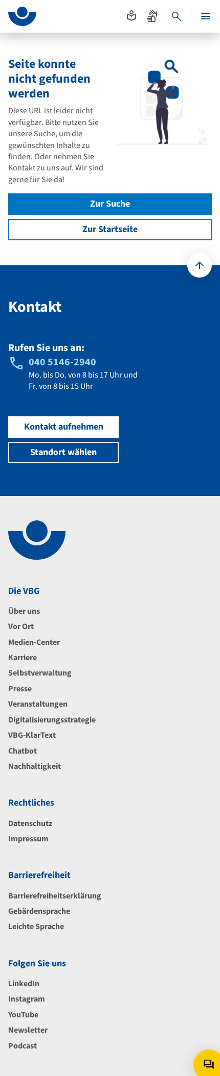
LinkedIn (23, 983)
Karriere (22, 657)
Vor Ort (21, 626)
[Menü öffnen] (205, 16)
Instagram (26, 999)
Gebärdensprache (39, 911)
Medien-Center (34, 642)
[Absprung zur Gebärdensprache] (152, 16)
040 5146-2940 (62, 362)
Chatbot (22, 751)
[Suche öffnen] (176, 16)
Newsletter (28, 1030)
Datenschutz (30, 823)
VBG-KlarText (32, 735)
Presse (20, 688)
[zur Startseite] (22, 16)
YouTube (23, 1014)
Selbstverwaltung (40, 673)
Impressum (28, 838)
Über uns (24, 611)
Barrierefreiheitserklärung (54, 896)
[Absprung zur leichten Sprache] (131, 16)
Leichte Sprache (36, 926)
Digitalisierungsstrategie (52, 719)
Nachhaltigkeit (34, 766)
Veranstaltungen (38, 704)
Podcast (22, 1046)
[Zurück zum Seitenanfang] (199, 265)
